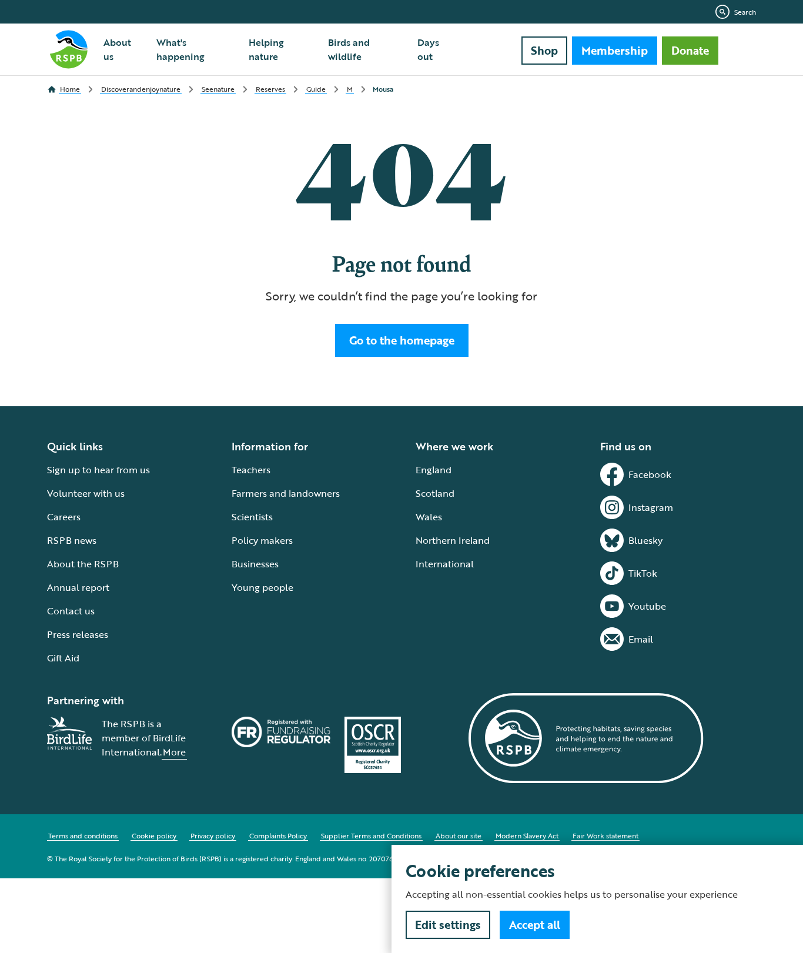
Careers (64, 517)
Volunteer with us (86, 493)
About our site (458, 835)
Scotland (435, 493)
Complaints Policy (278, 835)
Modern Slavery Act (527, 835)
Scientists (252, 517)
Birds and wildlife (349, 49)
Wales (429, 517)
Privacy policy (212, 835)
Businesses (255, 564)
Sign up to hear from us (98, 470)
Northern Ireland (453, 540)
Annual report (78, 587)
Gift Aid (63, 658)
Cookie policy (154, 835)
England (433, 470)
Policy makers (262, 540)
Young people (262, 587)
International (445, 564)
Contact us (71, 611)
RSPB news (71, 540)
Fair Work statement (605, 835)
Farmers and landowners (286, 493)
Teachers (251, 470)
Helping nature (266, 49)
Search (745, 11)
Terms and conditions (83, 835)
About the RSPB (83, 564)
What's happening (180, 49)
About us (117, 49)
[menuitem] (122, 49)
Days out (428, 49)
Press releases (77, 634)
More (174, 752)
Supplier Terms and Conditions (371, 835)
